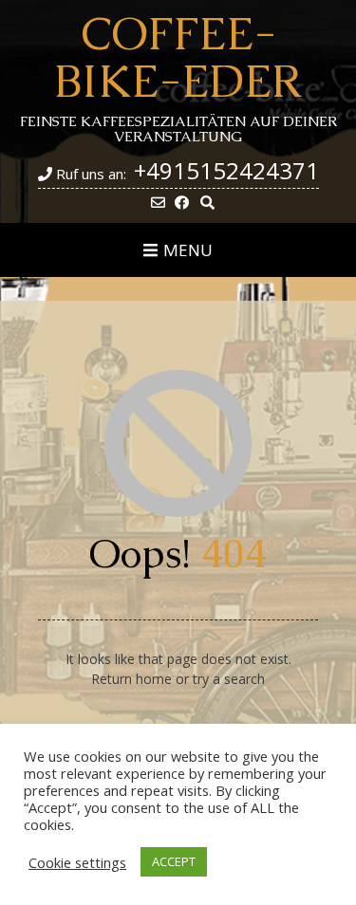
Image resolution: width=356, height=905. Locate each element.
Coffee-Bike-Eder (178, 56)
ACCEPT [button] (174, 861)
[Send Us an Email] (158, 202)
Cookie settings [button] (77, 862)
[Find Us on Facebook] (182, 202)
